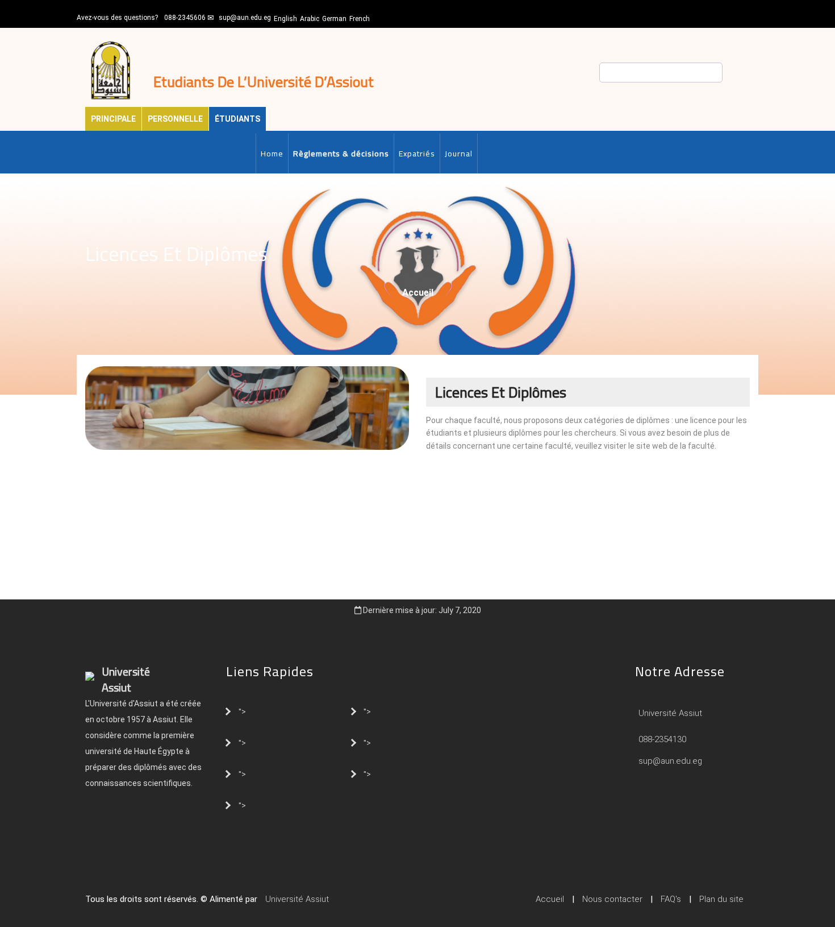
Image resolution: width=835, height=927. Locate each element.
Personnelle (175, 118)
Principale (113, 118)
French (359, 19)
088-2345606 (185, 18)
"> (242, 710)
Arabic (309, 19)
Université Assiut (669, 713)
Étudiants (237, 118)
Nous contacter (612, 899)
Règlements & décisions (341, 153)
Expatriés (417, 153)
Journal (459, 153)
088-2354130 (662, 739)
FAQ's (671, 899)
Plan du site (721, 899)
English (285, 19)
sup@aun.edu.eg (245, 18)
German (334, 19)
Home (272, 153)
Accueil (417, 292)
